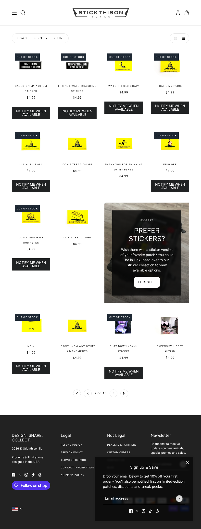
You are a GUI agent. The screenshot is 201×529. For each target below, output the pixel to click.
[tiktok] (150, 510)
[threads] (157, 510)
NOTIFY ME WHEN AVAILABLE (31, 112)
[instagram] (143, 510)
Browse (22, 38)
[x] (137, 510)
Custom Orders (118, 452)
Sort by (41, 38)
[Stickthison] (100, 13)
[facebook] (131, 510)
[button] (174, 38)
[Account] (178, 12)
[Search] (23, 12)
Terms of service (74, 460)
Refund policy (71, 444)
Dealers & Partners (122, 444)
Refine (59, 38)
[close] (187, 462)
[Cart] (186, 12)
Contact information (77, 467)
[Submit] (179, 498)
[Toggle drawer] (14, 13)
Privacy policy (72, 452)
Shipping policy (72, 475)
